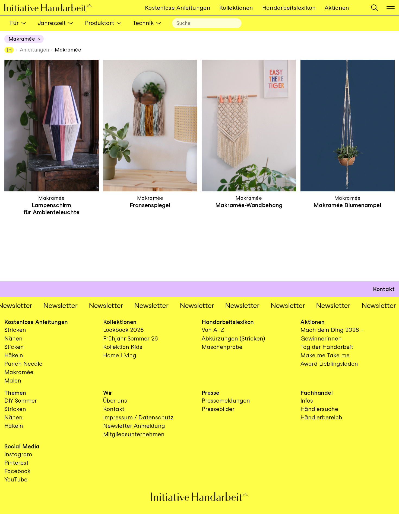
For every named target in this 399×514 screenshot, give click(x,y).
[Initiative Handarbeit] (52, 8)
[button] (374, 7)
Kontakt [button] (384, 289)
